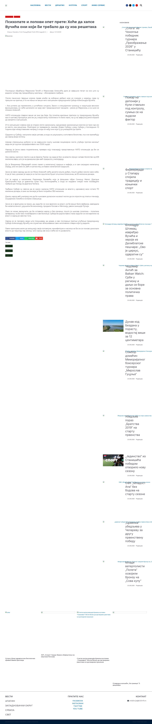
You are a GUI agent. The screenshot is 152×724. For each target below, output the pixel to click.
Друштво (9, 17)
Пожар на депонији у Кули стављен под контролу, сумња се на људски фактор (135, 108)
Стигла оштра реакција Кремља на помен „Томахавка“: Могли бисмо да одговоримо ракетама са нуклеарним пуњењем (93, 660)
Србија (17, 17)
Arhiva (30, 721)
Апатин (10, 701)
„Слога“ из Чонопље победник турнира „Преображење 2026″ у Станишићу (136, 39)
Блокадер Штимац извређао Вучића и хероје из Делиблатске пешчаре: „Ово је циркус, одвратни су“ (135, 239)
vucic (7, 255)
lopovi (8, 246)
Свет (8, 714)
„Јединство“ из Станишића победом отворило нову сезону (135, 463)
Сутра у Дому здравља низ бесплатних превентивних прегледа (20, 659)
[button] (141, 5)
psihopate (9, 250)
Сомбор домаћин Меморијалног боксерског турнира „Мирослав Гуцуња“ (135, 363)
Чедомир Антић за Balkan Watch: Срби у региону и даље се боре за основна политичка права (135, 281)
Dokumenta (35, 721)
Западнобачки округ (19, 705)
